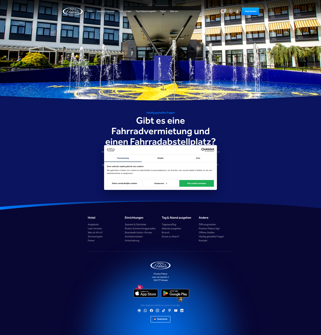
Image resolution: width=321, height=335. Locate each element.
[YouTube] (175, 310)
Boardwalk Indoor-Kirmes (138, 233)
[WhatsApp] (145, 310)
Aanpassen (159, 183)
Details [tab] (160, 158)
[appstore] (146, 293)
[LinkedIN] (181, 310)
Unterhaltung (132, 241)
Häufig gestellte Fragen (211, 237)
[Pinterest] (169, 310)
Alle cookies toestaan (196, 183)
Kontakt (203, 241)
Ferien (91, 241)
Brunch (166, 233)
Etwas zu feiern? (170, 237)
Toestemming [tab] (123, 158)
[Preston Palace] (73, 11)
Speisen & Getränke (135, 225)
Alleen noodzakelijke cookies (124, 183)
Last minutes (95, 229)
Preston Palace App (209, 229)
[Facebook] (151, 310)
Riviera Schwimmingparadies (140, 229)
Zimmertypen (95, 237)
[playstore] (175, 293)
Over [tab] (198, 158)
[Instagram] (157, 310)
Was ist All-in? (95, 233)
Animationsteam (134, 237)
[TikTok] (163, 310)
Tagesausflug (169, 225)
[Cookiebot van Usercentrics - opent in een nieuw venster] (203, 150)
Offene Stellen (207, 233)
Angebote (93, 225)
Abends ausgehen (171, 229)
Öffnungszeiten (207, 225)
